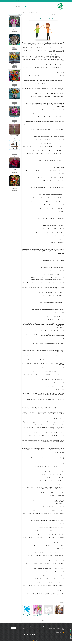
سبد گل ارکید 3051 (14, 28)
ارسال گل (48, 614)
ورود (9, 1)
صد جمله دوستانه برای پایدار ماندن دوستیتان (37, 599)
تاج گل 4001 (14, 187)
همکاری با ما (24, 630)
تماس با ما (43, 629)
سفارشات (24, 629)
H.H (33, 640)
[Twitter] (33, 634)
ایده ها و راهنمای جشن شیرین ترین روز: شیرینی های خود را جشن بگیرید (37, 615)
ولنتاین (57, 599)
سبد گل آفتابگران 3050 (14, 63)
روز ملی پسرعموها (59, 614)
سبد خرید (61, 1)
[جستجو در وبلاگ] (21, 15)
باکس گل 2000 (14, 169)
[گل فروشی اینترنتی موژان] (60, 9)
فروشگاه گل (25, 12)
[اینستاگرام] (18, 1)
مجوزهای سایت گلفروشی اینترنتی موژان (27, 615)
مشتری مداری (33, 629)
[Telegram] (27, 634)
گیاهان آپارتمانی (31, 12)
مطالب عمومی (38, 12)
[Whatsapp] (24, 634)
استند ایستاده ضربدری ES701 (14, 151)
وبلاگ (61, 14)
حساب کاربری (24, 628)
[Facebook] (35, 634)
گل (48, 12)
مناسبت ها (44, 12)
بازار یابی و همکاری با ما (32, 630)
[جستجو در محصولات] (9, 6)
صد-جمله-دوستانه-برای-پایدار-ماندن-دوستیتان (55, 14)
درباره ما (44, 628)
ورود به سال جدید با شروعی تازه (50, 599)
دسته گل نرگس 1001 (14, 135)
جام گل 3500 (14, 117)
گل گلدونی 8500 (14, 99)
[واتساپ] (16, 1)
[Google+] (31, 634)
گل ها (44, 630)
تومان (24, 6)
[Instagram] (29, 634)
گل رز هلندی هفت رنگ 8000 (14, 81)
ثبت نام (12, 1)
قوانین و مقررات (33, 628)
